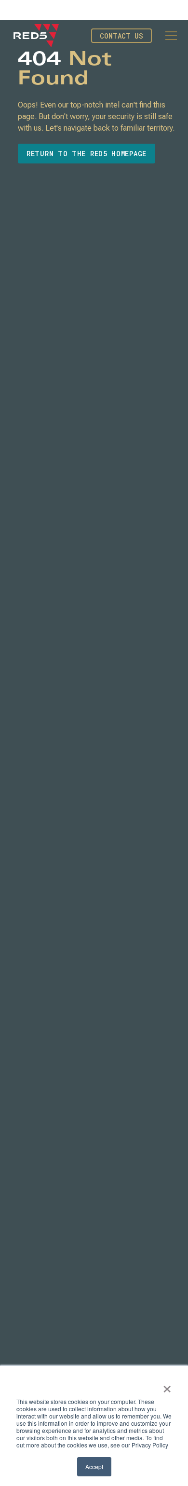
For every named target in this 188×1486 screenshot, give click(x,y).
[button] (169, 35)
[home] (36, 35)
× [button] (167, 1386)
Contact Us (121, 36)
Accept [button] (94, 1466)
